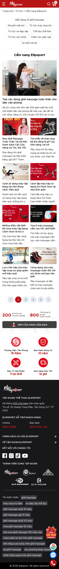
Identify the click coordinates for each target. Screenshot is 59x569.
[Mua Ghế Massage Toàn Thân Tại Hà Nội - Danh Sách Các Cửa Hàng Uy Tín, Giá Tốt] (15, 126)
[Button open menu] (4, 3)
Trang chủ (7, 10)
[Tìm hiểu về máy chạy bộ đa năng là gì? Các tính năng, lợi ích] (43, 126)
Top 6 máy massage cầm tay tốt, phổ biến (42, 227)
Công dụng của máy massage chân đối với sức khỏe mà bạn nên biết (42, 272)
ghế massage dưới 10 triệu (17, 509)
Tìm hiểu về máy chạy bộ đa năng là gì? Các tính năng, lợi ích (42, 141)
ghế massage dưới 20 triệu (17, 520)
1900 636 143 (38, 426)
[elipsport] (10, 472)
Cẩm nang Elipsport (36, 10)
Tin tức (19, 10)
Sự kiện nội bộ (29, 42)
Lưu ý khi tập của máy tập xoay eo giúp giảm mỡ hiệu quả (15, 270)
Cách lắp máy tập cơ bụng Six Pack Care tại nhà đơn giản (43, 186)
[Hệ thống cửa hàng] (53, 546)
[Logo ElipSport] (16, 4)
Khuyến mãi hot (16, 25)
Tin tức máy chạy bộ (40, 25)
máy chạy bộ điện (12, 503)
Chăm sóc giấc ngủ (41, 36)
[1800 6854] (53, 563)
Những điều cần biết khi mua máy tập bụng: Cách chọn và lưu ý (15, 228)
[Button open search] (49, 4)
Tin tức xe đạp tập (18, 31)
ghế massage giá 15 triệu (16, 514)
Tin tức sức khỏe (17, 36)
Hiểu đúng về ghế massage (29, 19)
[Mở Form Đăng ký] (51, 533)
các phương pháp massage (38, 549)
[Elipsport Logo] (29, 389)
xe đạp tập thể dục (36, 503)
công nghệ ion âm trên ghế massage (22, 537)
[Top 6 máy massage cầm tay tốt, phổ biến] (43, 213)
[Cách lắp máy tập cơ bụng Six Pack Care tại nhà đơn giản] (43, 171)
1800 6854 (9, 426)
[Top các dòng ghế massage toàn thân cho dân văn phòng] (29, 78)
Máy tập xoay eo (11, 278)
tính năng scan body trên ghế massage (24, 543)
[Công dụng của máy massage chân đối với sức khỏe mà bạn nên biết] (43, 255)
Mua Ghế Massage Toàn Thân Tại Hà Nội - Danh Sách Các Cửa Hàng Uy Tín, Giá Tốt (15, 143)
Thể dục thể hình (42, 31)
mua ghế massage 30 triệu (17, 526)
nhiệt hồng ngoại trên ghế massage (22, 555)
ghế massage (29, 497)
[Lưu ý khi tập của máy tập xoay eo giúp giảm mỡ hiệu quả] (15, 255)
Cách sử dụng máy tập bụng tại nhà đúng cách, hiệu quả (15, 186)
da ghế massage (12, 549)
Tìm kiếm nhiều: (10, 497)
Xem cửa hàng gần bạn (32, 324)
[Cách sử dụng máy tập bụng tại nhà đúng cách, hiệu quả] (15, 171)
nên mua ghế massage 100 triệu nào (22, 532)
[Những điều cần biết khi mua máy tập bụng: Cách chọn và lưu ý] (15, 213)
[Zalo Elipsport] (53, 554)
